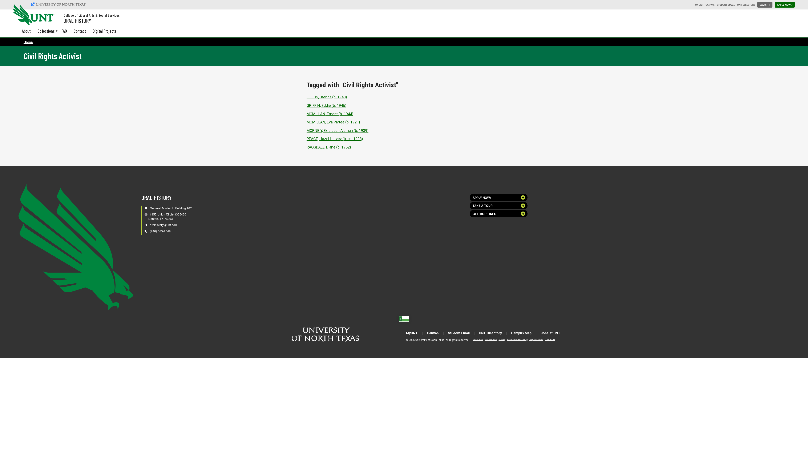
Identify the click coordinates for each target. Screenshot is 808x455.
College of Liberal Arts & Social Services (92, 15)
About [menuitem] (26, 30)
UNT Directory (746, 4)
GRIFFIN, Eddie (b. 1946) (326, 105)
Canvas (710, 4)
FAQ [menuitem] (64, 30)
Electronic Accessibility (517, 340)
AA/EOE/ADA (491, 340)
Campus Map (521, 333)
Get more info (484, 214)
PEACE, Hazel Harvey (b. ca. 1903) (335, 138)
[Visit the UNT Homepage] (48, 15)
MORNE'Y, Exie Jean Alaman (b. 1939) (337, 130)
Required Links (536, 340)
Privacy (502, 340)
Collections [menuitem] (46, 31)
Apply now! (482, 197)
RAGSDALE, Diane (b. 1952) (329, 147)
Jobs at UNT (550, 333)
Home (28, 42)
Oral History (77, 20)
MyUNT (699, 4)
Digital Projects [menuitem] (105, 30)
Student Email (726, 4)
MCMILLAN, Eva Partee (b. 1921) (333, 122)
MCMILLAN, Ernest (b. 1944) (330, 114)
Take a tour (483, 205)
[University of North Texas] (59, 4)
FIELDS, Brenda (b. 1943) (327, 97)
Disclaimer (478, 340)
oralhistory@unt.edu (163, 225)
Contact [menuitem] (80, 30)
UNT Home (550, 340)
